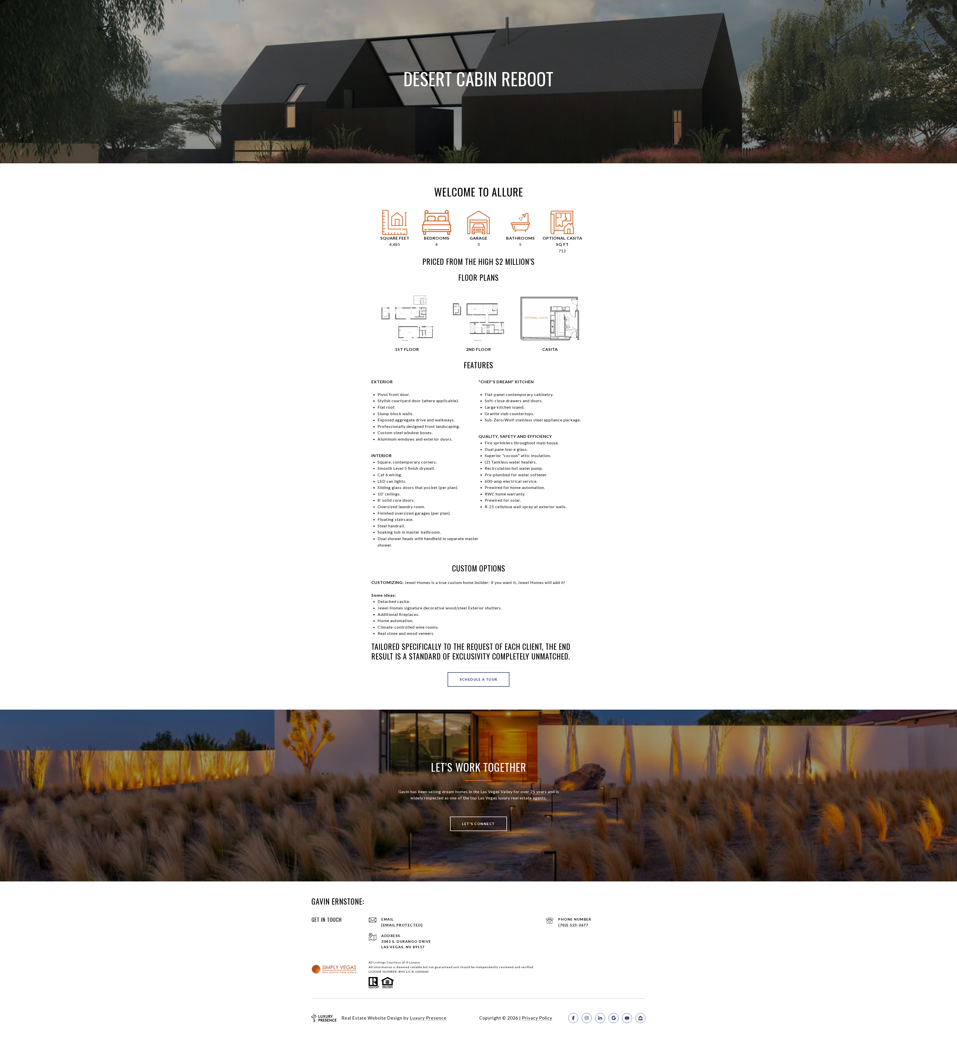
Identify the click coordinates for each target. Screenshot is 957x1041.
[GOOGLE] (614, 1018)
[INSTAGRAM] (587, 1018)
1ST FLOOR (407, 349)
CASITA (550, 349)
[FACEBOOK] (573, 1018)
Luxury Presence (428, 1018)
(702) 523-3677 (573, 925)
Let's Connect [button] (478, 824)
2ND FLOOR (478, 349)
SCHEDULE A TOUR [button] (478, 679)
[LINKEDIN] (600, 1018)
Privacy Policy (537, 1018)
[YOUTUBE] (627, 1018)
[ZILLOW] (640, 1018)
